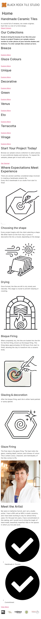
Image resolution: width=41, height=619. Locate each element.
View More (5, 607)
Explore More (6, 55)
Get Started (5, 163)
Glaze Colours (6, 28)
